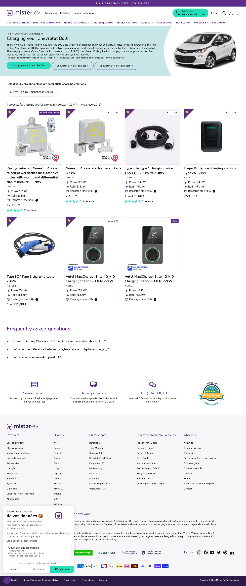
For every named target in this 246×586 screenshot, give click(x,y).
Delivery (188, 473)
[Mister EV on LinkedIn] (232, 552)
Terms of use (88, 580)
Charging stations (15, 442)
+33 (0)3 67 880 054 (152, 393)
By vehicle (11, 483)
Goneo (57, 458)
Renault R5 (94, 442)
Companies (189, 453)
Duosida (58, 453)
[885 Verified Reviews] (212, 407)
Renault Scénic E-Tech (100, 458)
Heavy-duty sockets (16, 458)
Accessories (13, 463)
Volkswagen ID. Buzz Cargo (150, 483)
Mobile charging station (18, 453)
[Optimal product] (10, 111)
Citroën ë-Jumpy (145, 453)
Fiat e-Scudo (143, 458)
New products (14, 473)
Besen (57, 448)
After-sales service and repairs (199, 483)
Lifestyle (11, 468)
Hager (57, 468)
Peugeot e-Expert (145, 448)
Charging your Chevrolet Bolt (29, 65)
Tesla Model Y (96, 448)
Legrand (58, 473)
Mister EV (58, 488)
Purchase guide (191, 463)
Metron (57, 483)
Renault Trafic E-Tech (147, 442)
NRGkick (58, 493)
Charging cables (15, 448)
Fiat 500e (94, 478)
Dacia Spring (95, 468)
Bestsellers (12, 478)
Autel (56, 442)
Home (10, 33)
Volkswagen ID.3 (97, 488)
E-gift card (12, 488)
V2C (56, 499)
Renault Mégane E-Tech (100, 483)
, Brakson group (232, 580)
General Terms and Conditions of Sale (40, 580)
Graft (56, 463)
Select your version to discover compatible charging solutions (46, 84)
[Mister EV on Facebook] (206, 552)
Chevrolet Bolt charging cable (73, 65)
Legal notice (12, 580)
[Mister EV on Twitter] (219, 552)
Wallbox (58, 504)
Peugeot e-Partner (146, 473)
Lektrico (58, 478)
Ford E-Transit (144, 478)
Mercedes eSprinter (146, 463)
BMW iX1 (93, 473)
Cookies (103, 580)
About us (188, 442)
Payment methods (193, 468)
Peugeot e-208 (96, 463)
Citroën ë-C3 (95, 453)
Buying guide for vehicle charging (200, 458)
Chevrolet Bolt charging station (116, 65)
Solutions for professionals (20, 493)
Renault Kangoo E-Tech (148, 468)
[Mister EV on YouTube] (212, 552)
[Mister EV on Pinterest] (225, 552)
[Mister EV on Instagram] (199, 552)
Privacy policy (70, 580)
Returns (188, 478)
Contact (188, 488)
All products (13, 499)
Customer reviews (193, 448)
